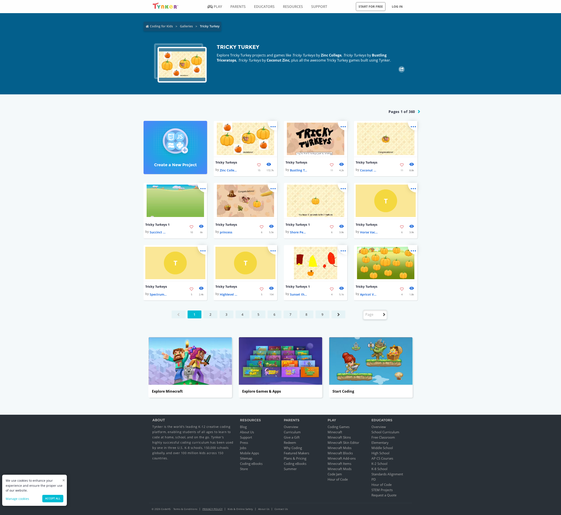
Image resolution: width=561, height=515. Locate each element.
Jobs (243, 448)
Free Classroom (383, 437)
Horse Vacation (369, 232)
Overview (291, 427)
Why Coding (293, 448)
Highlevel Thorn (228, 294)
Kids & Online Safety (240, 509)
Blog (243, 427)
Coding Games (339, 427)
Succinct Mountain (158, 232)
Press (244, 442)
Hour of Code (338, 479)
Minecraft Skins (339, 437)
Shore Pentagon (298, 232)
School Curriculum (385, 432)
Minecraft (335, 432)
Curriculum (292, 432)
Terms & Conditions (185, 509)
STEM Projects (382, 490)
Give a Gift (292, 437)
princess (226, 232)
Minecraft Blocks (340, 453)
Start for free (371, 6)
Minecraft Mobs (340, 448)
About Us (247, 432)
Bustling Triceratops (298, 170)
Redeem (290, 442)
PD (373, 479)
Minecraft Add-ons (342, 458)
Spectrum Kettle (158, 294)
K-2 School (379, 463)
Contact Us (281, 509)
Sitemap (246, 458)
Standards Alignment (387, 474)
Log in (397, 6)
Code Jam (335, 474)
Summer (290, 469)
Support (246, 437)
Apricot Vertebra (369, 294)
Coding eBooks (251, 463)
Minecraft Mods (340, 469)
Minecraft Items (339, 463)
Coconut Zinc (278, 60)
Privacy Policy (212, 509)
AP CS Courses (382, 458)
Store (244, 469)
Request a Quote (383, 495)
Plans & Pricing (295, 458)
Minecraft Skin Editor (343, 442)
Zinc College (331, 55)
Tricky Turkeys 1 (157, 224)
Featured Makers (296, 453)
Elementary (380, 442)
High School (380, 453)
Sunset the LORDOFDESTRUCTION (298, 294)
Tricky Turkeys (226, 162)
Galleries (186, 26)
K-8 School (379, 469)
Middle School (382, 448)
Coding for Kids (161, 26)
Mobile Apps (249, 453)
